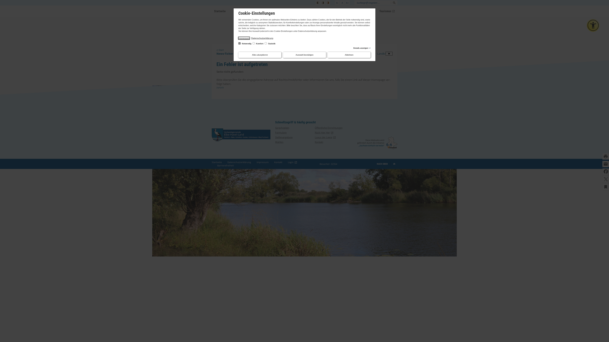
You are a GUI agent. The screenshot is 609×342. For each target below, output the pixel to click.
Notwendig (246, 44)
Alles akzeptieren (260, 55)
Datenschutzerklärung (262, 38)
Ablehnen (349, 55)
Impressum (244, 38)
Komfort (259, 44)
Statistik (271, 44)
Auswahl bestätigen (304, 55)
